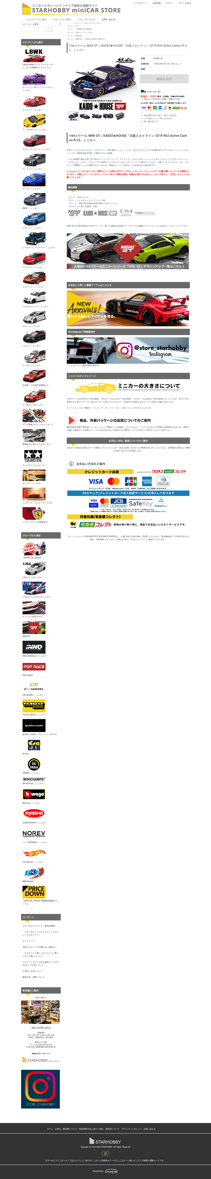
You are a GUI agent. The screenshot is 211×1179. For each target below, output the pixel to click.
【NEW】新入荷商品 (84, 29)
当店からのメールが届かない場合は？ (40, 946)
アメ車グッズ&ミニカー (33, 404)
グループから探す (62, 19)
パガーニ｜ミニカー (32, 345)
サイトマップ (29, 940)
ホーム (70, 25)
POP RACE (28, 675)
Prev (71, 83)
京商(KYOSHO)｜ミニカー (34, 822)
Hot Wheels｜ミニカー (33, 861)
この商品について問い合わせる (158, 118)
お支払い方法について (33, 970)
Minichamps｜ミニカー (33, 783)
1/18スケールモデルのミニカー (37, 596)
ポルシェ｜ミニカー (32, 326)
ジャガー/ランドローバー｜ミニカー (39, 247)
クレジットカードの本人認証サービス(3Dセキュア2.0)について (41, 963)
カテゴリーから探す (36, 19)
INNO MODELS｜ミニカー (35, 655)
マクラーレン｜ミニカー (34, 286)
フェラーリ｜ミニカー (33, 109)
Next (133, 83)
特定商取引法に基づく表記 (91, 1128)
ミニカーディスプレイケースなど (38, 502)
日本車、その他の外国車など (36, 385)
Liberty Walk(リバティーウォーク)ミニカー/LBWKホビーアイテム (38, 66)
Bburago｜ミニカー (31, 802)
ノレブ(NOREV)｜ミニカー (35, 842)
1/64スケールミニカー (84, 32)
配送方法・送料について (34, 977)
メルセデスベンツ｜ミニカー (36, 306)
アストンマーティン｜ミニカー (37, 149)
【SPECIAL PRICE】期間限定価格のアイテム (40, 902)
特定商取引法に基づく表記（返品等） (161, 115)
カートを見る (185, 2)
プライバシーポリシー (131, 1128)
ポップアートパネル (32, 483)
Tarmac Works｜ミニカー (34, 714)
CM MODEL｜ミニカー (33, 694)
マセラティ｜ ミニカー (33, 267)
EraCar (26, 753)
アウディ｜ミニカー (32, 188)
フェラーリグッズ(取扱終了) (35, 521)
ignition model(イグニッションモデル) (40, 734)
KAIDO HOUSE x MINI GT (95, 39)
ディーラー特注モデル (33, 616)
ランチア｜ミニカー (32, 365)
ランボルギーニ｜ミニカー (35, 129)
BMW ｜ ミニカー (31, 208)
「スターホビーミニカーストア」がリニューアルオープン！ (41, 933)
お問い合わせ (109, 19)
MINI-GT (79, 35)
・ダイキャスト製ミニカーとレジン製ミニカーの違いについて (41, 954)
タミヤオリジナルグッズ (34, 465)
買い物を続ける (151, 121)
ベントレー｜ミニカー (33, 168)
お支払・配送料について (66, 1128)
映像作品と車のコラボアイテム (37, 444)
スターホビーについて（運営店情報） (40, 925)
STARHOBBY (106, 1146)
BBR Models (28, 881)
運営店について (112, 1128)
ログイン (170, 2)
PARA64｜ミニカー (31, 772)
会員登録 (157, 2)
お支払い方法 (128, 539)
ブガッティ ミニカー (32, 227)
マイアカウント (141, 2)
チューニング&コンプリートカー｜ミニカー (38, 89)
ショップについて (86, 19)
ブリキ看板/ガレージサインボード (38, 424)
